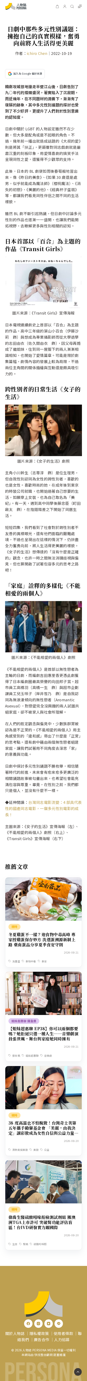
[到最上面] (78, 1372)
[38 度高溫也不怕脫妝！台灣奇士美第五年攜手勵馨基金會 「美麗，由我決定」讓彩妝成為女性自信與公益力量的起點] (43, 1069)
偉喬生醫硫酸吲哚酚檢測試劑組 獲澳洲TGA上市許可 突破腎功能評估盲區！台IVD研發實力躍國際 (41, 1222)
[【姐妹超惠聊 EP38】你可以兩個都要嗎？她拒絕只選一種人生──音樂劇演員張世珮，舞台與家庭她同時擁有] (43, 974)
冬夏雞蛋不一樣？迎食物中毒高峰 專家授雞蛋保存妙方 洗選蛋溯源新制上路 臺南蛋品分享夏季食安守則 (41, 939)
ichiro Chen (37, 53)
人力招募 (61, 1339)
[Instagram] (38, 1323)
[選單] (80, 6)
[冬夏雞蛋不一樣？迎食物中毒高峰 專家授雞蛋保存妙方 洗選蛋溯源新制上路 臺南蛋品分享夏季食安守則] (43, 880)
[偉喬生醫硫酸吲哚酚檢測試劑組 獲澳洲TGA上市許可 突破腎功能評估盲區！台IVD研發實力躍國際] (43, 1163)
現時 (14, 926)
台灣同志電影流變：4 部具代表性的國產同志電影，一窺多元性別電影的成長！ (43, 808)
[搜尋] (72, 6)
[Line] (58, 1323)
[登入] (64, 6)
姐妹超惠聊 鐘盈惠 (23, 1021)
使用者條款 (63, 1333)
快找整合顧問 (43, 1355)
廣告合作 (41, 1339)
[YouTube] (48, 1323)
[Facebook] (28, 1323)
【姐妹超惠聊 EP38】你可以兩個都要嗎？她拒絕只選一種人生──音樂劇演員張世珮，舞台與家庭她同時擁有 (43, 1033)
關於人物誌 (15, 1333)
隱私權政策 (39, 1333)
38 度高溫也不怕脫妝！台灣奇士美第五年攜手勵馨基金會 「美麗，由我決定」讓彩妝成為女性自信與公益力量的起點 (43, 1130)
